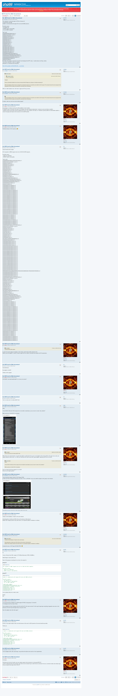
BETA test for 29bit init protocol (11, 14)
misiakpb (6, 93)
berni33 (64, 549)
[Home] (8, 4)
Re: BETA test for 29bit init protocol (12, 18)
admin (7, 73)
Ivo (63, 146)
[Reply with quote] (60, 18)
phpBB (38, 684)
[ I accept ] (41, 10)
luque (64, 405)
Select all (7, 564)
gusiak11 (64, 17)
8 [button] (78, 15)
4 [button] (72, 15)
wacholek (65, 474)
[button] (66, 16)
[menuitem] (68, 682)
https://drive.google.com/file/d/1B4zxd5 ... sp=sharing (13, 65)
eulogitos (65, 69)
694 (66, 141)
